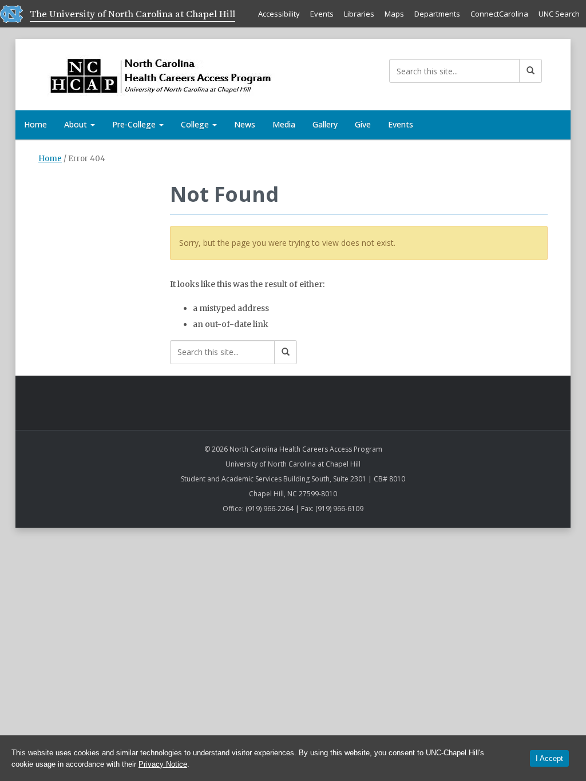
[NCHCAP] (156, 72)
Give (363, 124)
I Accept (549, 758)
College (196, 124)
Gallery (325, 124)
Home (35, 124)
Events (322, 14)
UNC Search (559, 14)
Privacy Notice (162, 764)
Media (283, 124)
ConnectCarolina (499, 14)
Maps (394, 14)
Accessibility (279, 14)
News (244, 124)
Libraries (359, 14)
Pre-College (135, 124)
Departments (437, 14)
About (76, 124)
